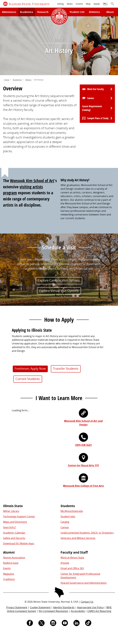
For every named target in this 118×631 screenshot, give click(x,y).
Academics (26, 12)
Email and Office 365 (72, 568)
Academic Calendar (14, 532)
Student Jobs (68, 516)
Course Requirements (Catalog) (92, 108)
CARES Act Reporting (99, 611)
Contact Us (87, 601)
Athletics (94, 12)
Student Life (77, 12)
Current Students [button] (28, 379)
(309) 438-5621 (83, 445)
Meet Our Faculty (95, 89)
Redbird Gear (11, 563)
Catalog (65, 522)
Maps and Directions (15, 522)
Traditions (9, 579)
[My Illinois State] (105, 5)
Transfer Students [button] (65, 368)
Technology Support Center (19, 516)
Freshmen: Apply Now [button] (30, 368)
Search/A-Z (9, 527)
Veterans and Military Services (78, 538)
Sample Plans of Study (97, 118)
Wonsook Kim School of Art (32, 180)
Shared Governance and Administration (84, 583)
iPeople (65, 563)
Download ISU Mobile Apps (18, 543)
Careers (90, 98)
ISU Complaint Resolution (53, 611)
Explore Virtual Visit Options (59, 291)
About (110, 12)
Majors (28, 79)
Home (6, 79)
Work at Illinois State (72, 557)
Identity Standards (64, 607)
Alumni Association (14, 557)
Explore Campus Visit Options (59, 280)
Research (43, 12)
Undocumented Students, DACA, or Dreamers (87, 532)
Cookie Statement (40, 607)
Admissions (9, 12)
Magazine (8, 573)
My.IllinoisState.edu (72, 511)
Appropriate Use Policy (90, 607)
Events (7, 568)
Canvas (65, 527)
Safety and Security (14, 538)
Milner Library (11, 511)
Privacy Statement (16, 607)
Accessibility (78, 611)
